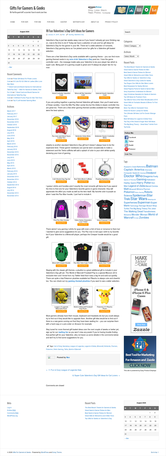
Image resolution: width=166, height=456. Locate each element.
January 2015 (12, 174)
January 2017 (12, 116)
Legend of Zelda (90, 346)
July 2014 (10, 190)
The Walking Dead (133, 211)
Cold (9, 78)
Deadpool (151, 172)
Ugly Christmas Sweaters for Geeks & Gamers (140, 94)
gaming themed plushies (79, 281)
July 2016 (10, 133)
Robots (148, 192)
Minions (140, 189)
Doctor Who (133, 175)
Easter (64, 22)
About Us (95, 22)
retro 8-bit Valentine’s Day (80, 59)
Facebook (132, 137)
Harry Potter (144, 182)
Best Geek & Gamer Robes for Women (137, 72)
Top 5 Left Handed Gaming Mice (24, 100)
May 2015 (10, 163)
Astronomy (141, 166)
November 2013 (13, 195)
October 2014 (12, 182)
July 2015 (10, 157)
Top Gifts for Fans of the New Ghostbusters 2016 (141, 99)
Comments (12, 413)
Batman (152, 165)
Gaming (71, 34)
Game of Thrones (130, 180)
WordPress (45, 452)
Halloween (151, 179)
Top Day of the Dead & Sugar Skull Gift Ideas (139, 121)
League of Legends (77, 346)
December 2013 (13, 193)
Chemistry (148, 170)
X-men (136, 218)
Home (12, 22)
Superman (144, 202)
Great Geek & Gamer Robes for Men (136, 69)
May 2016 (10, 138)
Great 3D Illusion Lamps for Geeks (136, 110)
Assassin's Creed (130, 166)
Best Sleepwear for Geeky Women (136, 86)
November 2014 (13, 179)
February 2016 (12, 146)
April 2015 (10, 165)
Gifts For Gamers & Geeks (27, 8)
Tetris (66, 349)
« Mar (10, 67)
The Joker (152, 208)
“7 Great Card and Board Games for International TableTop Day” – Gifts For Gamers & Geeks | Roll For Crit (24, 89)
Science (128, 195)
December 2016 (13, 119)
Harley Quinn (130, 182)
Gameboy (66, 346)
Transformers (149, 211)
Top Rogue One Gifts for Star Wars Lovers (138, 83)
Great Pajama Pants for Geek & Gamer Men (139, 89)
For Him (37, 22)
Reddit (131, 145)
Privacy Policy (111, 22)
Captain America (134, 169)
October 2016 (12, 124)
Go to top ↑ (155, 452)
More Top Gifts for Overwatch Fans (136, 108)
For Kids (50, 22)
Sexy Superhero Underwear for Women (138, 91)
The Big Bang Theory (138, 208)
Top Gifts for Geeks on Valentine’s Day (137, 78)
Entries (11, 410)
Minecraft (100, 346)
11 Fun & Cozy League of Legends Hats (63, 370)
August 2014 (11, 187)
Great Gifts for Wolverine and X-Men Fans (138, 75)
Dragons (148, 176)
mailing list (63, 332)
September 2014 (13, 185)
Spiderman (139, 195)
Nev (63, 34)
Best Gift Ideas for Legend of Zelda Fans (138, 119)
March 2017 (11, 111)
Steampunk (152, 199)
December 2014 (13, 176)
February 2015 (12, 171)
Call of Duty (58, 346)
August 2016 (11, 130)
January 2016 (12, 149)
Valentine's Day (79, 34)
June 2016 (11, 135)
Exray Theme (57, 452)
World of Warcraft (75, 349)
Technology (134, 205)
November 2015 (13, 154)
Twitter (131, 141)
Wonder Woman (140, 214)
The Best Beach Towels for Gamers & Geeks (139, 67)
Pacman (114, 346)
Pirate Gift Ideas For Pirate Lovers (25, 78)
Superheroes (130, 202)
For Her (24, 22)
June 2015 (11, 160)
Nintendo (107, 346)
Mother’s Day (79, 22)
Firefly (155, 176)
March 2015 (11, 168)
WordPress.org (12, 416)
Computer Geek (130, 173)
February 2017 (12, 114)
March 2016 (11, 144)
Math (126, 188)
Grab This (128, 154)
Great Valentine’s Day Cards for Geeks (137, 80)
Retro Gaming (58, 349)
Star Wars (138, 198)
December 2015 (13, 152)
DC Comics (141, 173)
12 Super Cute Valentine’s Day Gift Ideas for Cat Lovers (96, 375)
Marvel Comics (152, 186)
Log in (9, 407)
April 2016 (10, 141)
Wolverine (127, 214)
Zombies (144, 217)
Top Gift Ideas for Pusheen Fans (135, 97)
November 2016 (13, 122)
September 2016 (13, 127)
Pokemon (49, 349)
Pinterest (132, 149)
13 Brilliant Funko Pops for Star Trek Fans (27, 98)
